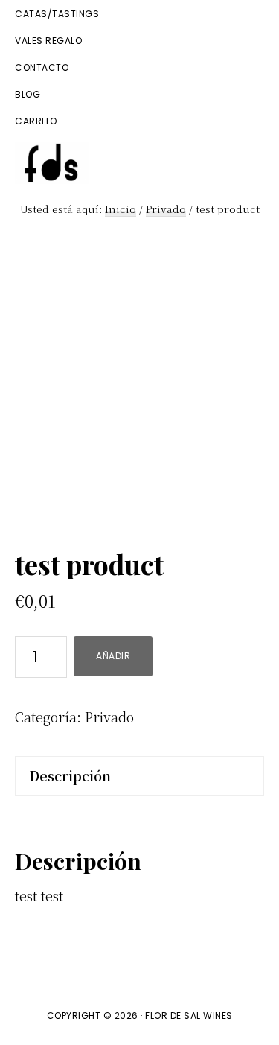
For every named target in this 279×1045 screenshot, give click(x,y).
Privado (166, 208)
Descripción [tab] (70, 775)
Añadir (113, 655)
